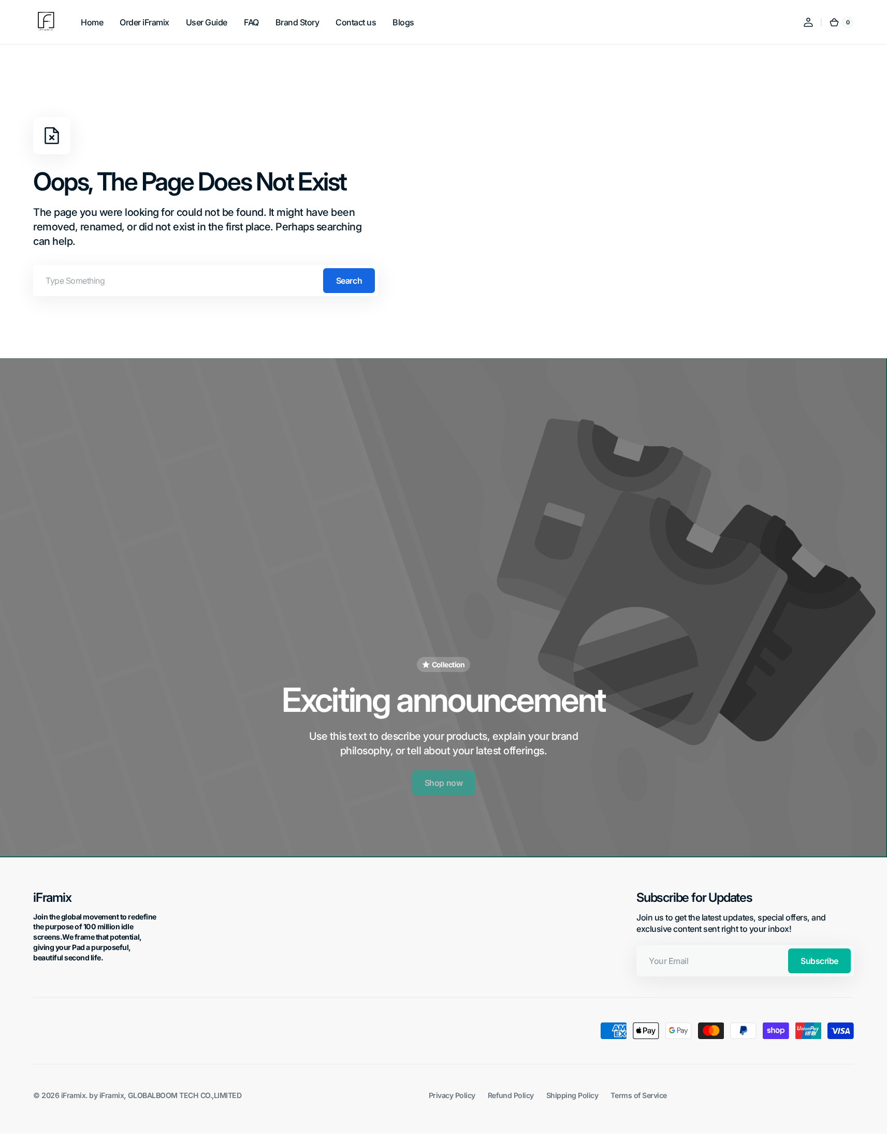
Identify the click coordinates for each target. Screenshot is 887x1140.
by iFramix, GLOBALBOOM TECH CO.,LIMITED (165, 1095)
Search (349, 280)
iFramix (73, 1095)
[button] (808, 22)
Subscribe (819, 961)
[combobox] (205, 280)
